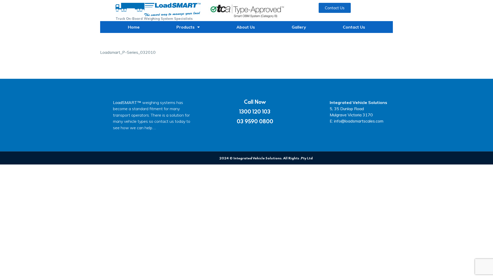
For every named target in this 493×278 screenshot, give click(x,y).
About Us (245, 27)
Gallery (299, 27)
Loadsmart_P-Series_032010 (128, 52)
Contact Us (354, 27)
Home (134, 27)
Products (185, 27)
